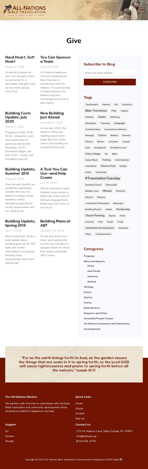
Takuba (124, 110)
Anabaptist (100, 147)
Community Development (99, 228)
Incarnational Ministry (115, 129)
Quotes (88, 297)
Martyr (112, 215)
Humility (89, 117)
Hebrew (106, 104)
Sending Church (93, 184)
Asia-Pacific (93, 271)
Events (87, 292)
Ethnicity (120, 191)
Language (119, 123)
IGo (116, 104)
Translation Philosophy (97, 203)
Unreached (101, 172)
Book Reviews (92, 308)
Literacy (89, 221)
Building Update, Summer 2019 (20, 171)
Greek (110, 221)
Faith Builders (122, 160)
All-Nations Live (118, 147)
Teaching (105, 123)
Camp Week (91, 159)
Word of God (108, 166)
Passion (89, 141)
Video (88, 172)
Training (106, 159)
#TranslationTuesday (102, 178)
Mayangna (118, 203)
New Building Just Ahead (52, 115)
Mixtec (100, 141)
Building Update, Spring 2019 (20, 223)
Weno (88, 234)
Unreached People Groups (98, 318)
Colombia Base (92, 129)
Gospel (126, 141)
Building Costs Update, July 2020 (18, 117)
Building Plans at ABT (55, 223)
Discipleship (123, 209)
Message (89, 135)
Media (109, 209)
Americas (92, 276)
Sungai (123, 166)
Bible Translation (96, 111)
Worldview (90, 123)
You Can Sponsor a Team (55, 59)
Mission (107, 191)
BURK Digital (113, 459)
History (89, 197)
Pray (113, 110)
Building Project (93, 209)
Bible (114, 154)
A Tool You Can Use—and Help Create (53, 173)
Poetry (87, 302)
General (91, 281)
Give (87, 147)
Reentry (101, 197)
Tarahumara (91, 104)
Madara (114, 135)
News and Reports (94, 261)
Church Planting (94, 215)
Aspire (102, 117)
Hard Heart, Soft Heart (20, 59)
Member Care (91, 191)
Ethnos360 (111, 184)
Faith (122, 215)
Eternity (126, 135)
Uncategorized (92, 329)
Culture (102, 135)
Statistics (127, 104)
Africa (90, 266)
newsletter (90, 166)
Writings (89, 287)
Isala (100, 221)
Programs (89, 256)
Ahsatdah (123, 228)
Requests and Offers (96, 313)
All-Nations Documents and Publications (107, 323)
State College (92, 153)
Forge (120, 221)
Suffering (115, 117)
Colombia (113, 141)
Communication (103, 234)
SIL (106, 154)
